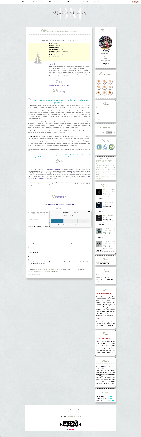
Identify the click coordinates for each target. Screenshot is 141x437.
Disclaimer (74, 409)
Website (30, 256)
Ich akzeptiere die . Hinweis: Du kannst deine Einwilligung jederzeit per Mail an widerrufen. (59, 270)
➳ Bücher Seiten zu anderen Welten (105, 172)
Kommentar (32, 243)
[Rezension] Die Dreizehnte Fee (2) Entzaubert (59, 31)
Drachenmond (58, 54)
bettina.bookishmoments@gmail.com (40, 271)
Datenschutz (66, 409)
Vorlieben (83, 221)
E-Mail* (98, 113)
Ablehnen (70, 221)
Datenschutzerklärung (72, 224)
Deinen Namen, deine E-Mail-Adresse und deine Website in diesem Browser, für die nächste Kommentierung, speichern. (59, 262)
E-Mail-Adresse (33, 252)
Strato (107, 282)
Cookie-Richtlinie (61, 224)
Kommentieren (73, 40)
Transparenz (83, 409)
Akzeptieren (57, 221)
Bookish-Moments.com (74, 416)
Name (30, 248)
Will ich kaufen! (54, 56)
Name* (98, 108)
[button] (89, 212)
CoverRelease (109, 197)
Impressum (82, 224)
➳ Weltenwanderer (103, 158)
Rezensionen (59, 36)
